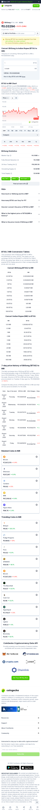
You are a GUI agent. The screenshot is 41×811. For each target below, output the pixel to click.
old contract (9, 41)
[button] (20, 184)
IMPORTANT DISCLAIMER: (9, 773)
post (31, 43)
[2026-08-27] (33, 130)
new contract (21, 41)
